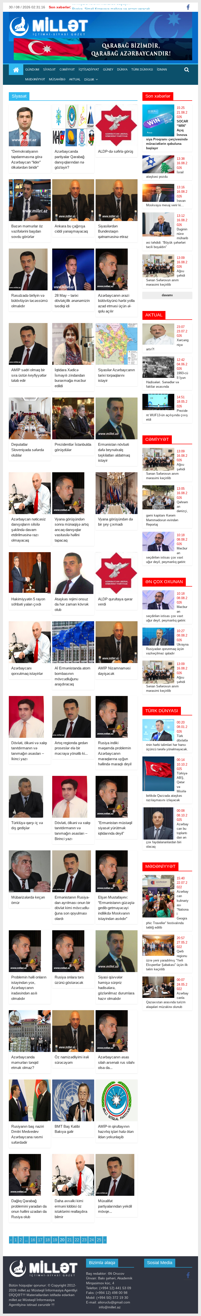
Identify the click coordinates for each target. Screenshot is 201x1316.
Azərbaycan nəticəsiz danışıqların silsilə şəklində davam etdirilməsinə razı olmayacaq (28, 529)
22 (77, 1240)
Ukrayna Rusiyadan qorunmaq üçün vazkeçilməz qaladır (167, 649)
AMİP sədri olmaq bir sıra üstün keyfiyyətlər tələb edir (29, 375)
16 (33, 1240)
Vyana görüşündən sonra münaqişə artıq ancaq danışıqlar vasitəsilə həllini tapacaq (71, 529)
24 (91, 1240)
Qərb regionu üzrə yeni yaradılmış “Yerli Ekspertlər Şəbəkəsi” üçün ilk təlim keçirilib (167, 960)
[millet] (16, 69)
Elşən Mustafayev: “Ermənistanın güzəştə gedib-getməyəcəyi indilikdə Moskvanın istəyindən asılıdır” (116, 907)
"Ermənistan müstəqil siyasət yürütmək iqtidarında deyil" (115, 828)
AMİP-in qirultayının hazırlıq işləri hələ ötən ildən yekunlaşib (116, 1131)
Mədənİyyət (35, 79)
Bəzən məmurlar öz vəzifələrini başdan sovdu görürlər (27, 231)
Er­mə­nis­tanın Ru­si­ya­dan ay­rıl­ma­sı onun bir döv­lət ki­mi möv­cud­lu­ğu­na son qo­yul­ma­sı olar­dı (72, 907)
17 (40, 1240)
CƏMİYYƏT (67, 69)
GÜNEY (108, 69)
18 (47, 1240)
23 (84, 1240)
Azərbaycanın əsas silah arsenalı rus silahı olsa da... (116, 1062)
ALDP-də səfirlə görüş (115, 151)
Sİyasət (49, 69)
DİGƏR (89, 79)
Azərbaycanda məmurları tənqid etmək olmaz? (24, 1062)
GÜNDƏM (32, 69)
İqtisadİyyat (89, 69)
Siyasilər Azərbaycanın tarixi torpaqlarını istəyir (116, 375)
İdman (162, 69)
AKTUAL (74, 79)
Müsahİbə (57, 79)
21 (69, 1240)
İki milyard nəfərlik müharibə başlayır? (101, 7)
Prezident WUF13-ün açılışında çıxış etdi (167, 415)
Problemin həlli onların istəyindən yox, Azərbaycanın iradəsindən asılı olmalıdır (28, 987)
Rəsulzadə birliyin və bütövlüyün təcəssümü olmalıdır (29, 300)
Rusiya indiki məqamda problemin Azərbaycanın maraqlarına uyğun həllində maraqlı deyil (114, 753)
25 (99, 1240)
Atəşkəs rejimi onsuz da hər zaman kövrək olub (72, 604)
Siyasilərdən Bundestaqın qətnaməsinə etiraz (113, 231)
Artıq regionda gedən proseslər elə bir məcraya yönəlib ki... (71, 748)
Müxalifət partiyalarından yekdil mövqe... (115, 1206)
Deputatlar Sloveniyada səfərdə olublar (27, 449)
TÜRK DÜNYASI (142, 69)
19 (55, 1240)
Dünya (122, 69)
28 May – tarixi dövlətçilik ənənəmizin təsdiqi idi (72, 300)
